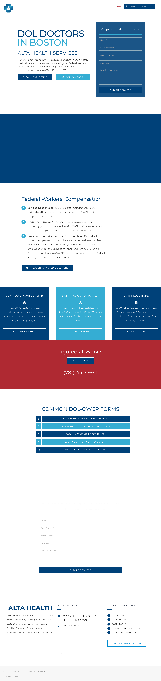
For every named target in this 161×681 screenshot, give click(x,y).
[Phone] (10, 642)
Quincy (27, 624)
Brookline (11, 628)
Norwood (18, 624)
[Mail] (7, 642)
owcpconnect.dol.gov (39, 216)
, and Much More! (44, 632)
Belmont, (31, 628)
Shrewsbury (12, 632)
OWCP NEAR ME (119, 624)
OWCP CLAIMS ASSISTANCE (124, 632)
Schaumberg (31, 632)
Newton (39, 628)
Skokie (21, 632)
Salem (43, 624)
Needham (35, 624)
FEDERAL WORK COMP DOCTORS (127, 628)
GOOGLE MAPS (64, 654)
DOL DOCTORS (118, 616)
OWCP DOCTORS (119, 620)
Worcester (21, 628)
